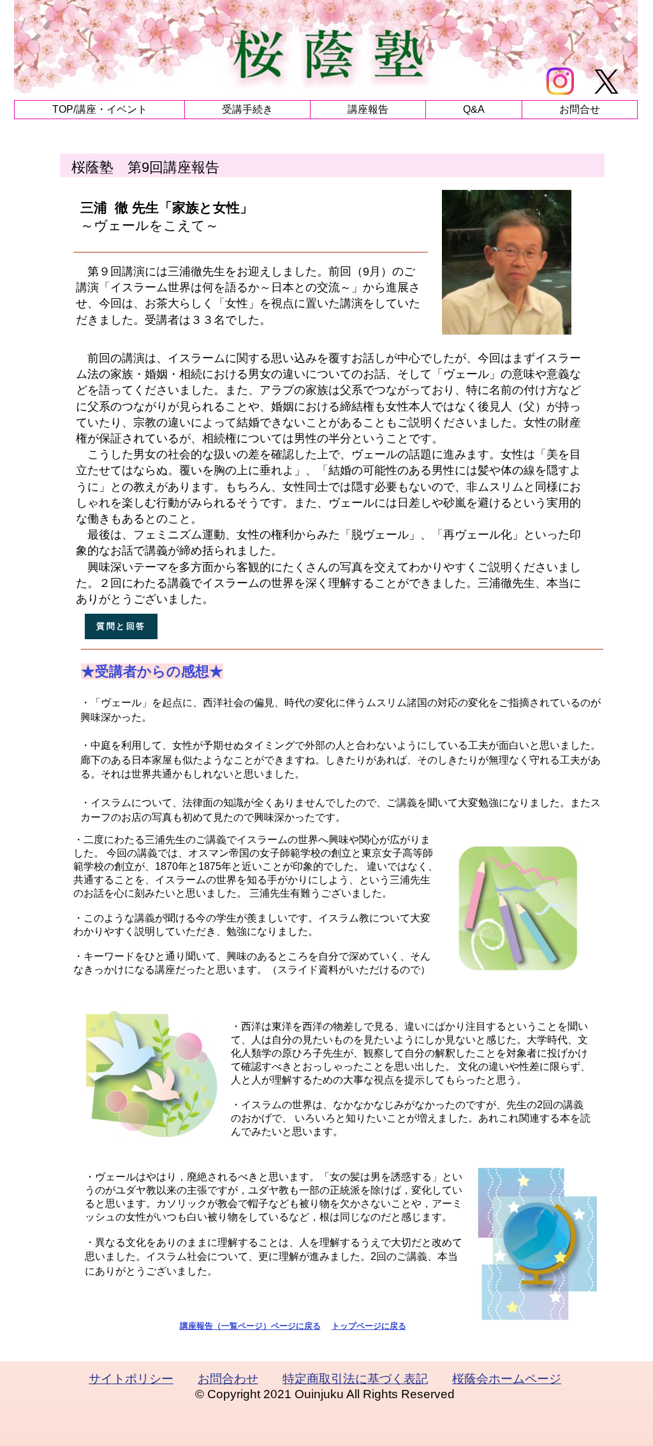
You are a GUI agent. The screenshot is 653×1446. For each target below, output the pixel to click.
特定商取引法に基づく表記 (355, 1378)
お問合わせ (228, 1378)
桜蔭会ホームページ (506, 1378)
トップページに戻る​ (369, 1326)
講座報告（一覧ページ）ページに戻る (250, 1326)
